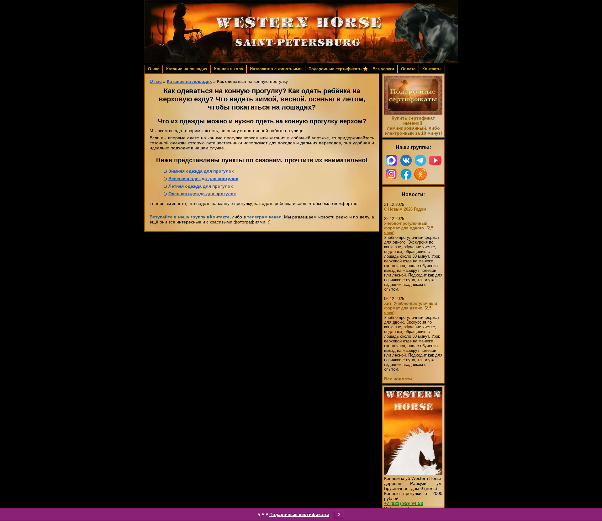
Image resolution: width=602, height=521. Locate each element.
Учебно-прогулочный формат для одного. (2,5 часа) (408, 228)
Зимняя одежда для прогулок (201, 171)
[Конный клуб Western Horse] (301, 31)
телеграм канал (264, 216)
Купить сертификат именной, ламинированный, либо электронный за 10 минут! (413, 125)
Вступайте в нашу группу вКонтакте (190, 216)
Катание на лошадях (186, 69)
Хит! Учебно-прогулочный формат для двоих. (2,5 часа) (410, 308)
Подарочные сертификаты (299, 514)
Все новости (398, 378)
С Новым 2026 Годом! (406, 209)
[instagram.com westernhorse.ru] (391, 174)
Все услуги (383, 69)
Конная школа (228, 69)
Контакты (431, 69)
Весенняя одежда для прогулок (203, 178)
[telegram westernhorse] (420, 160)
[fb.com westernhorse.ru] (406, 174)
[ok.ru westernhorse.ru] (420, 174)
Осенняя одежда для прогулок (202, 193)
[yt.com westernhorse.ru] (435, 160)
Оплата (408, 69)
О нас (153, 69)
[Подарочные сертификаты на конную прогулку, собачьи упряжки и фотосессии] (413, 112)
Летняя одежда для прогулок (200, 186)
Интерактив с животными (276, 69)
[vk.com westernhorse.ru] (406, 160)
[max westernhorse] (391, 160)
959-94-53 (403, 503)
